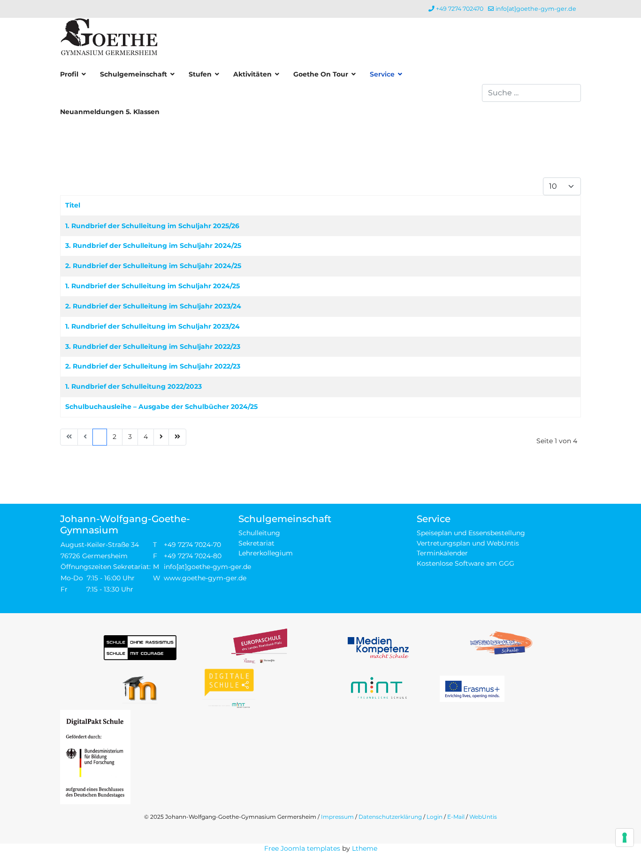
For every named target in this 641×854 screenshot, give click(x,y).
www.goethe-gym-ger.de (205, 578)
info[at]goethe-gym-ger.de (536, 8)
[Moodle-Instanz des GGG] (140, 688)
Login (435, 816)
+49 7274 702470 (459, 8)
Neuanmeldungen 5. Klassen (110, 112)
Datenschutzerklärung (390, 816)
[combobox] (531, 93)
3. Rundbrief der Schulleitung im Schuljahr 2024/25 (153, 245)
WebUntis (483, 816)
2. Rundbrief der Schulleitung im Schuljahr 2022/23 (152, 366)
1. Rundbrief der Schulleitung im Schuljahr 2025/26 (152, 226)
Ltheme (364, 848)
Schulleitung (259, 533)
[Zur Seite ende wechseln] (177, 437)
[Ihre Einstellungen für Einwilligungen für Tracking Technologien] (624, 837)
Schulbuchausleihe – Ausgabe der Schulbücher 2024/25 (161, 406)
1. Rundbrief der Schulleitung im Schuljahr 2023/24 (152, 326)
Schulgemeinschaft (133, 74)
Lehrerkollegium (265, 553)
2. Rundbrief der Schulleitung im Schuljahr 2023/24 (153, 306)
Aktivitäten (252, 74)
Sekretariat (256, 543)
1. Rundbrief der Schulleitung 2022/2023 (133, 386)
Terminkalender (442, 553)
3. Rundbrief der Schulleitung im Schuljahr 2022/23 (152, 346)
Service (382, 74)
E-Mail (456, 816)
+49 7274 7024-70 (192, 544)
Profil (69, 74)
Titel (72, 205)
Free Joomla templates (302, 848)
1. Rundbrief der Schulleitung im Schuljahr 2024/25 (152, 286)
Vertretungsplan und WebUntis (468, 543)
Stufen (200, 74)
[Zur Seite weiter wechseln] (161, 437)
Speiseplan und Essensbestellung (471, 533)
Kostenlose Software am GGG (465, 563)
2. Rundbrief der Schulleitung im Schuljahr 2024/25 (153, 266)
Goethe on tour (320, 74)
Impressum (337, 816)
